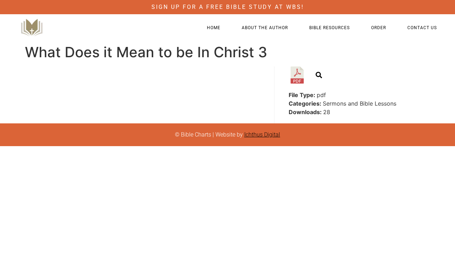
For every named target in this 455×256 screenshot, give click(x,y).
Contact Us (422, 27)
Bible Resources (329, 27)
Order (378, 27)
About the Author (265, 27)
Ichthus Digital (262, 134)
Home (213, 27)
